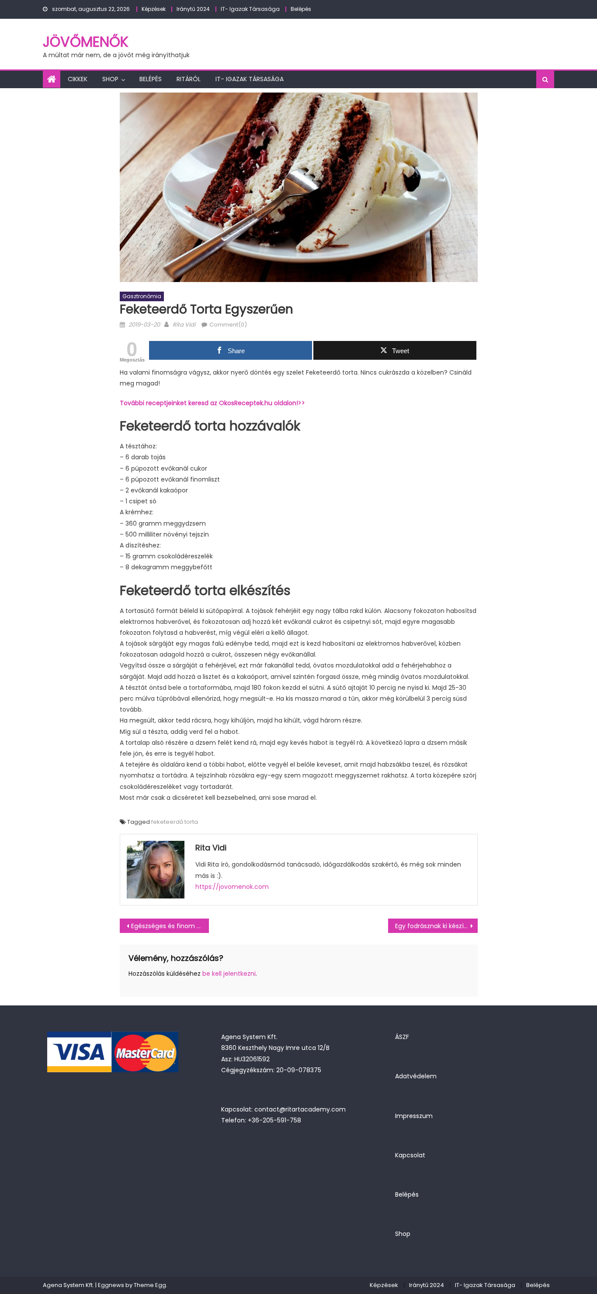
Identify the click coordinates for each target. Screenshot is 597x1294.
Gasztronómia (141, 296)
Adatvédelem (416, 1076)
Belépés (301, 9)
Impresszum (414, 1116)
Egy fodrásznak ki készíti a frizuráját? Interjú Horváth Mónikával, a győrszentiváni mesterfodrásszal (436, 926)
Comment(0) (228, 324)
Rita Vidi (184, 324)
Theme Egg (150, 1285)
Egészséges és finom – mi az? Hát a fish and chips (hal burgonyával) (170, 926)
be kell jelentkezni (229, 973)
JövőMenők (85, 42)
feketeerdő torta (174, 822)
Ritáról (189, 79)
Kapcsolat (410, 1155)
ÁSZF (402, 1036)
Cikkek (77, 79)
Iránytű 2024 (193, 9)
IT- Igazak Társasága (250, 9)
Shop (110, 79)
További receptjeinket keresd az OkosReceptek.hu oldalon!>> (212, 403)
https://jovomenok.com (232, 886)
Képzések (154, 9)
